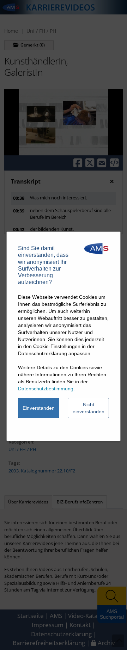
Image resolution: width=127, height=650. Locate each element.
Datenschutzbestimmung (45, 388)
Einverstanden (39, 408)
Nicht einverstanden (88, 408)
